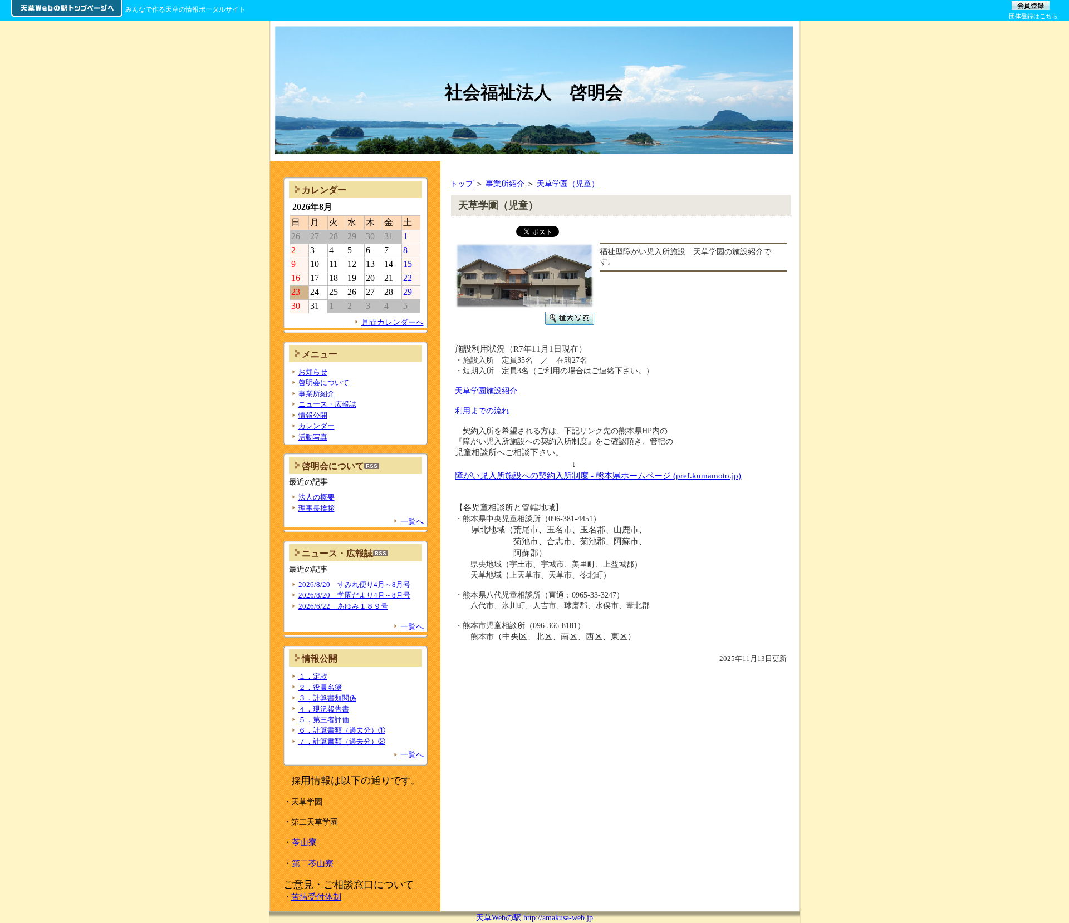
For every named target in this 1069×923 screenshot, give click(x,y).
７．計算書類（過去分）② (341, 741)
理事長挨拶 (316, 508)
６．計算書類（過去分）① (341, 730)
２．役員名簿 (320, 687)
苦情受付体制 (316, 896)
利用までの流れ (482, 410)
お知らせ (312, 372)
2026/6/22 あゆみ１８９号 (343, 606)
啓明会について (323, 382)
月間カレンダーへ (392, 322)
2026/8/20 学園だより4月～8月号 (354, 595)
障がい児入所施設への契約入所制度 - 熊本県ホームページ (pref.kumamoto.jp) (598, 475)
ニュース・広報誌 (327, 404)
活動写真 (312, 437)
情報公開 (312, 415)
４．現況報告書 (323, 709)
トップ (461, 183)
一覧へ (412, 521)
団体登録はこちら (1033, 16)
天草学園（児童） (568, 183)
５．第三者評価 (323, 719)
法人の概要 (316, 497)
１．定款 (312, 676)
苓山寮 (304, 842)
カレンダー (316, 426)
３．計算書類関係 (327, 698)
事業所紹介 (505, 183)
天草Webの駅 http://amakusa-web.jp (534, 917)
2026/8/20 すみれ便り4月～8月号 (354, 584)
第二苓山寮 (313, 863)
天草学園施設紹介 (486, 390)
